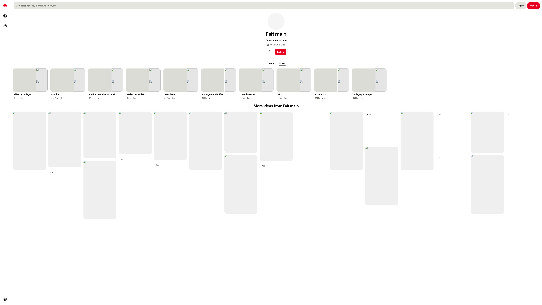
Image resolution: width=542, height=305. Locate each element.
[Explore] (5, 15)
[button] (276, 21)
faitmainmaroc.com (276, 40)
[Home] (5, 5)
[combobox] (265, 5)
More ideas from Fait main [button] (276, 106)
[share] (269, 52)
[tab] (271, 63)
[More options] (5, 299)
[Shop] (5, 26)
